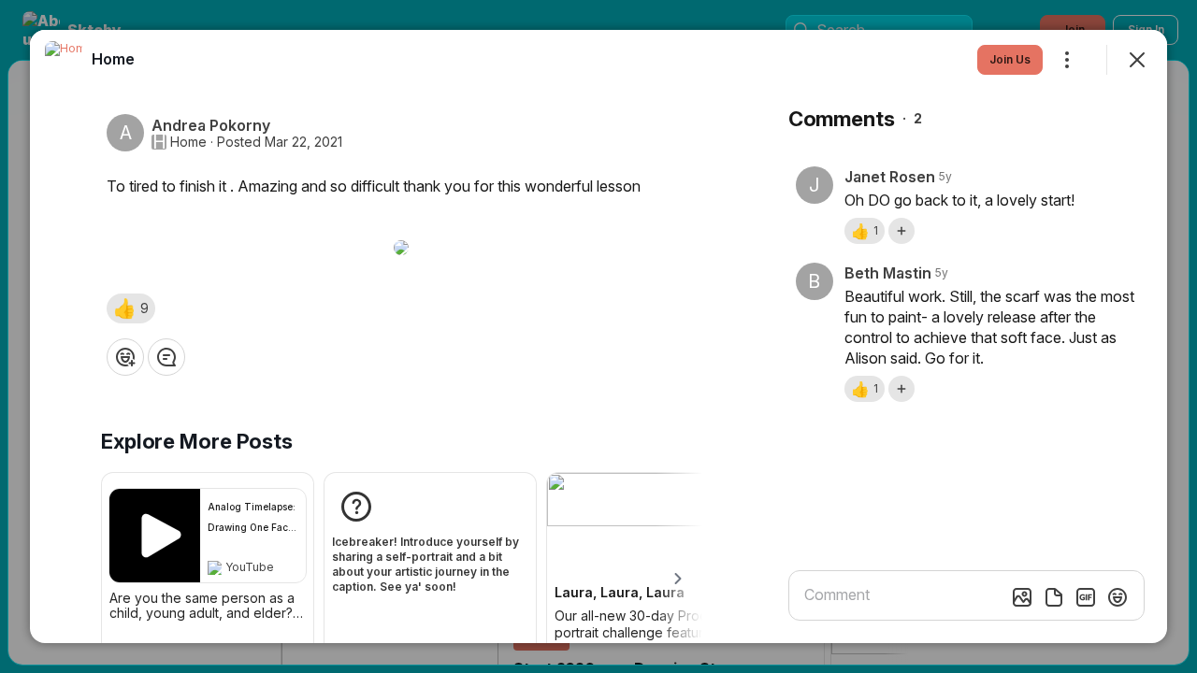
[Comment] (166, 357)
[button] (131, 308)
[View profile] (63, 60)
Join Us (1010, 59)
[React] (125, 357)
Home (188, 142)
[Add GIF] (1086, 597)
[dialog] (598, 336)
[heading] (113, 59)
